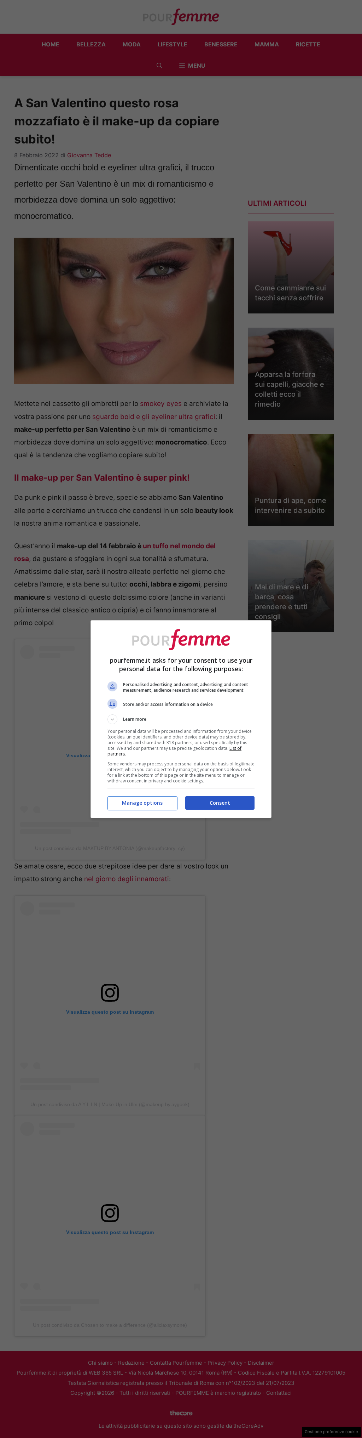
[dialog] (181, 719)
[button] (181, 719)
